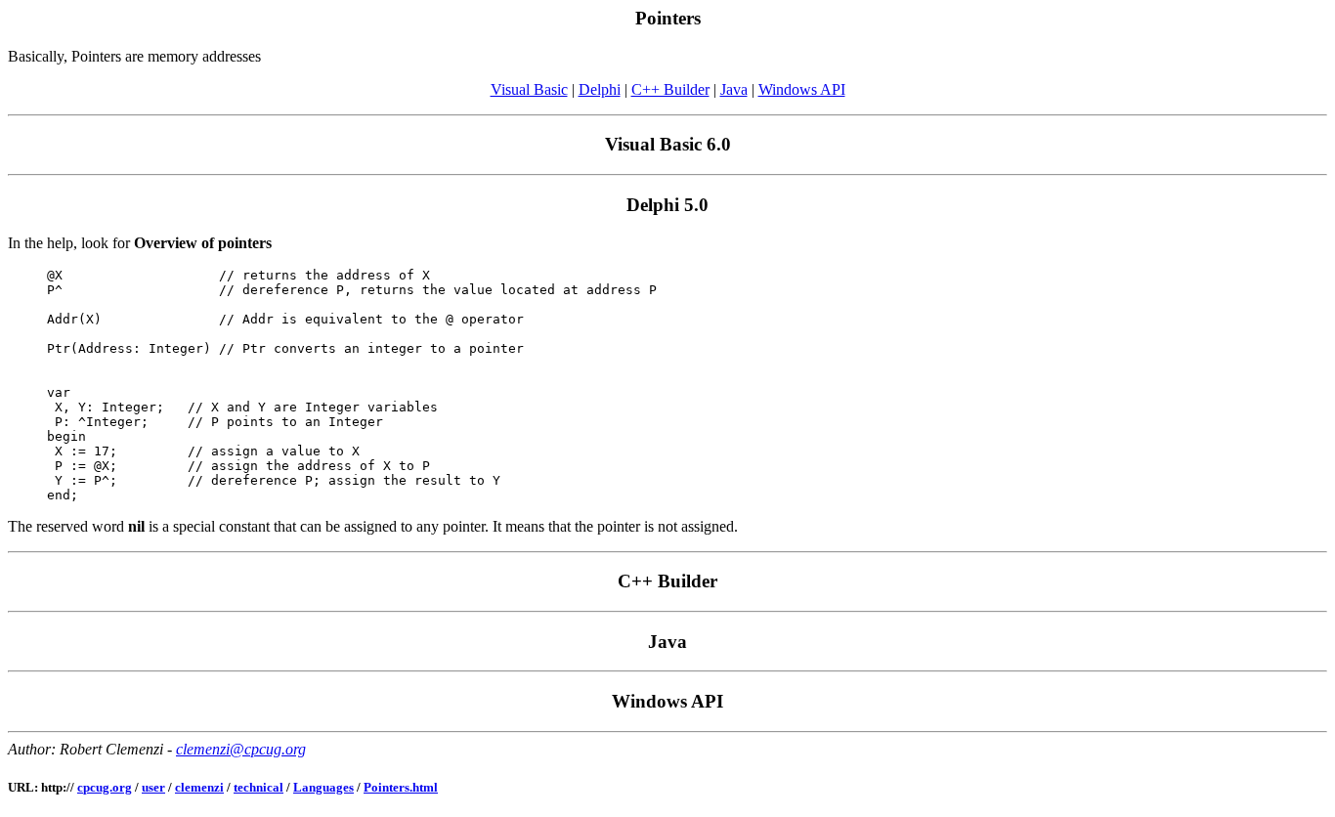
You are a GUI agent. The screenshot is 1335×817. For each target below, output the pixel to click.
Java (734, 89)
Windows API (801, 89)
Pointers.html (401, 787)
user (153, 787)
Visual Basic (529, 89)
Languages (323, 787)
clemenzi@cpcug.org (241, 749)
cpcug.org (104, 787)
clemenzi (199, 787)
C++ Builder (670, 89)
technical (258, 787)
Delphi (600, 89)
